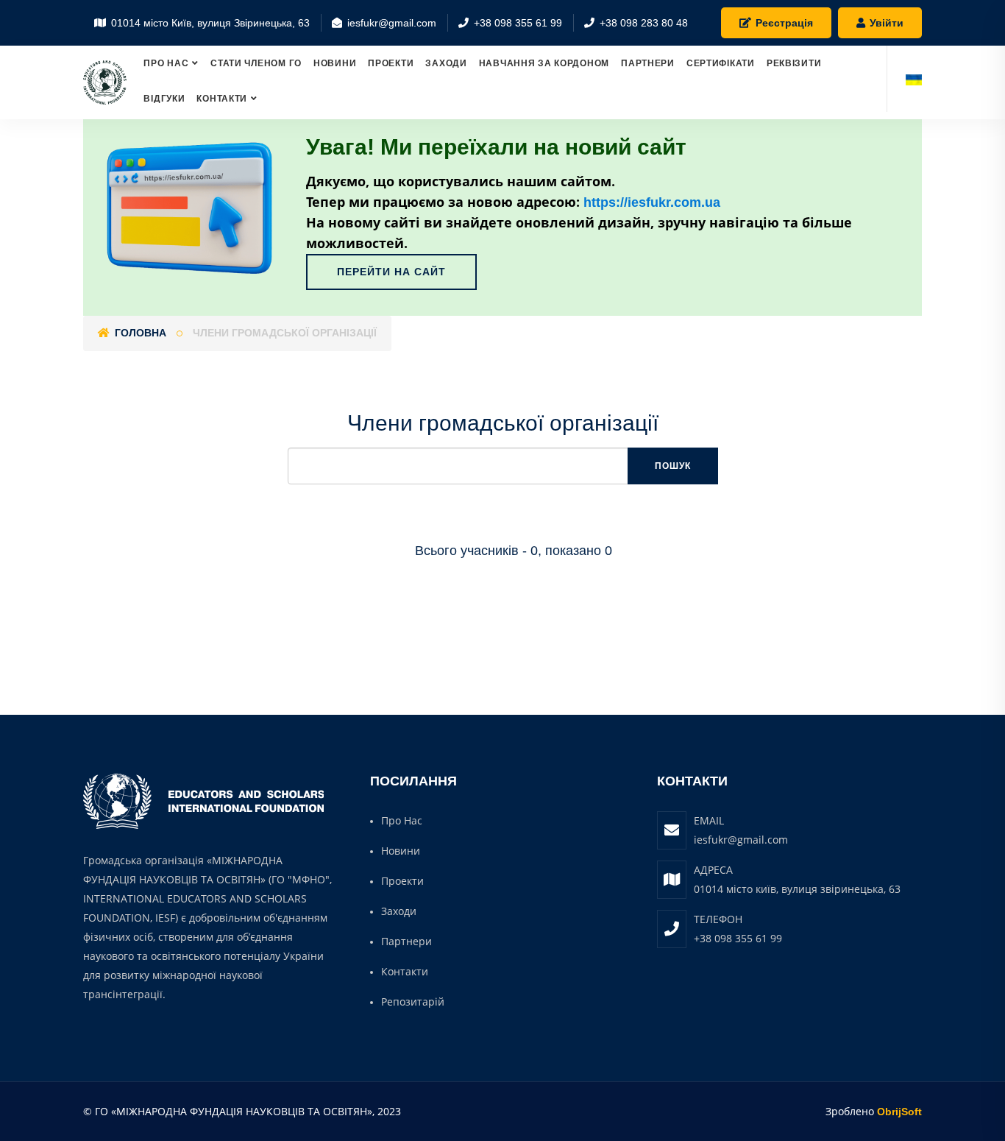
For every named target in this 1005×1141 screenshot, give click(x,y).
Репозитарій (412, 1001)
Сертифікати (720, 63)
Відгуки (164, 98)
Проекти (390, 63)
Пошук (673, 466)
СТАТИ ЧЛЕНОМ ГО (256, 63)
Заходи (445, 63)
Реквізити (794, 63)
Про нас (165, 63)
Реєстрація (783, 23)
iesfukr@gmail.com (741, 840)
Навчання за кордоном (544, 63)
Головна (139, 333)
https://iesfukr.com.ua (651, 202)
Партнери (648, 63)
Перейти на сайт (391, 272)
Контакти (221, 98)
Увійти (885, 23)
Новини (334, 63)
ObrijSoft (899, 1111)
